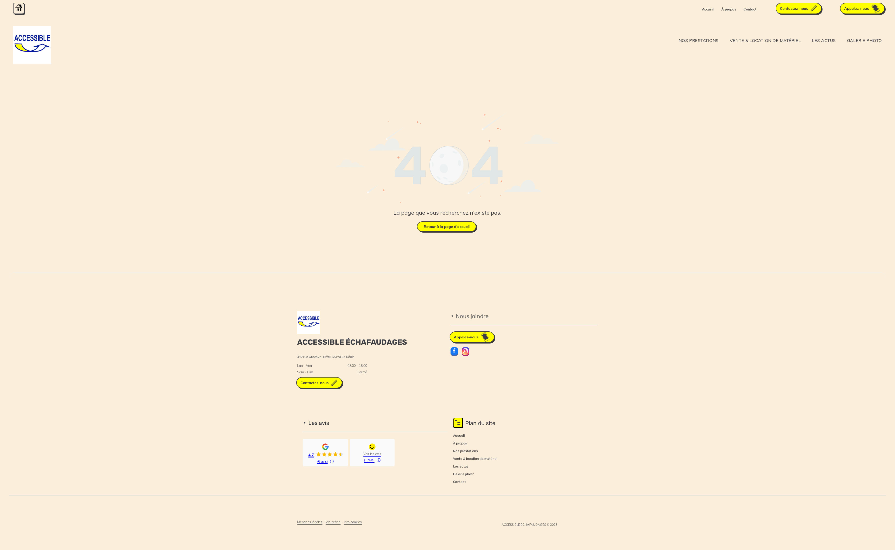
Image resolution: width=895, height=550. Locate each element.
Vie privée (333, 522)
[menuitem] (708, 9)
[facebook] (454, 352)
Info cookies (353, 522)
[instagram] (465, 352)
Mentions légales (309, 522)
